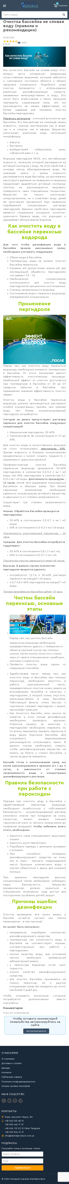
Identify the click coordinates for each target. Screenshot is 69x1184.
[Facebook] (4, 1102)
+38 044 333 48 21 (14, 1121)
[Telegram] (20, 1102)
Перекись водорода (16, 118)
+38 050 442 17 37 (14, 1124)
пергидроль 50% (53, 448)
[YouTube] (10, 1102)
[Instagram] (15, 1102)
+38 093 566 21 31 (14, 1132)
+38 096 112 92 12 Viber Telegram (22, 1128)
